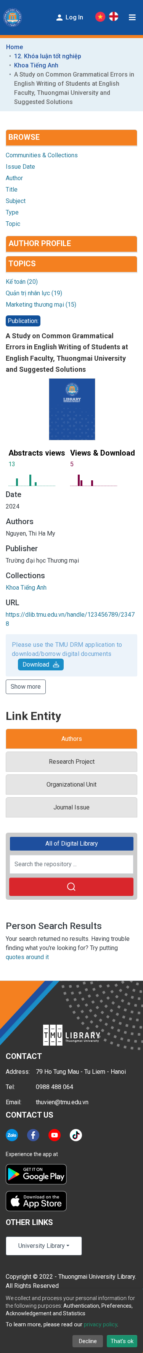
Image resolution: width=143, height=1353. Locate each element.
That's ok (122, 1341)
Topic (13, 223)
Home (14, 47)
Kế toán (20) (22, 281)
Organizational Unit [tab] (71, 784)
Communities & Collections (42, 155)
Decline (88, 1341)
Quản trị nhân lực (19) (34, 293)
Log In (73, 17)
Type (12, 212)
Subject (16, 201)
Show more (26, 686)
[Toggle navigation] (132, 17)
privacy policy (100, 1324)
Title (12, 189)
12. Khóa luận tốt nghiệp (47, 56)
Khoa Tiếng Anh (36, 65)
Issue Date (20, 166)
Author (14, 178)
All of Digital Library (71, 843)
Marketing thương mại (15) (41, 304)
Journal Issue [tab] (71, 807)
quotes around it (27, 957)
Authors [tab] (71, 738)
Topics (22, 263)
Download (35, 664)
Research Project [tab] (72, 761)
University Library (41, 1245)
